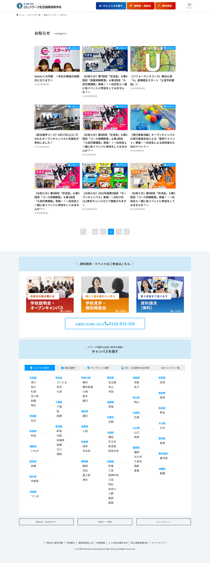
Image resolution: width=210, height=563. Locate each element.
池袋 (59, 435)
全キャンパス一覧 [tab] (170, 367)
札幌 (33, 391)
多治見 (86, 451)
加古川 (112, 489)
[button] (189, 5)
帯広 (33, 405)
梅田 (111, 437)
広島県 (136, 412)
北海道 (33, 377)
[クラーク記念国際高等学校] (38, 6)
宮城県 (33, 416)
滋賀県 (110, 402)
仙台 (33, 420)
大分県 (161, 423)
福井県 (84, 411)
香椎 (136, 470)
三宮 (111, 470)
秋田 (33, 435)
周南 (136, 437)
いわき (35, 451)
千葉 (59, 406)
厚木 (85, 396)
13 (118, 231)
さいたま (62, 382)
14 (126, 231)
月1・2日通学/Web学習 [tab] (137, 367)
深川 (33, 382)
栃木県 (33, 476)
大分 (162, 428)
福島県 (33, 446)
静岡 (85, 466)
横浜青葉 (88, 387)
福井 (85, 416)
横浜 (85, 382)
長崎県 (161, 393)
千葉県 (58, 402)
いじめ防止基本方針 (118, 542)
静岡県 (84, 461)
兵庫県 (110, 461)
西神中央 (113, 475)
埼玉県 (58, 377)
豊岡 (111, 498)
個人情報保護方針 (139, 542)
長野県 (84, 426)
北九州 (138, 457)
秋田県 (33, 431)
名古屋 (112, 382)
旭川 (33, 387)
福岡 (136, 452)
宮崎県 (161, 438)
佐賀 (162, 382)
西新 (136, 466)
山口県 (136, 428)
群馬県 (33, 461)
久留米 (138, 461)
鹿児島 (164, 458)
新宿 (59, 431)
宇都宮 (35, 481)
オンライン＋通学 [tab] (100, 367)
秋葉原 (60, 440)
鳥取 (136, 382)
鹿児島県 (163, 453)
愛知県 (110, 377)
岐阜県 (84, 441)
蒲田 (59, 454)
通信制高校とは (85, 542)
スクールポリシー (163, 521)
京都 (111, 422)
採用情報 (100, 542)
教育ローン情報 (105, 521)
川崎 (85, 391)
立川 (59, 449)
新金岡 (112, 446)
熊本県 (161, 408)
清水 (85, 480)
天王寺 (112, 441)
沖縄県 (161, 468)
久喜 (59, 391)
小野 (111, 493)
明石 (111, 484)
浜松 (85, 470)
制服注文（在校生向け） (46, 521)
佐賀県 (161, 377)
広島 (136, 417)
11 (103, 231)
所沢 (59, 387)
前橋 (33, 466)
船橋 (59, 416)
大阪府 (110, 432)
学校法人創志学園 (54, 542)
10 (95, 231)
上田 (85, 431)
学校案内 (70, 542)
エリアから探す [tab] (41, 367)
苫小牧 (35, 396)
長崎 (162, 397)
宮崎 (162, 443)
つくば (35, 496)
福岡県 (136, 447)
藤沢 (85, 401)
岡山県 (136, 397)
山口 (136, 432)
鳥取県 (136, 377)
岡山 (136, 402)
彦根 (111, 406)
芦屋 (111, 466)
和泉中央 (113, 451)
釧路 (33, 401)
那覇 (162, 473)
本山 (111, 387)
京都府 (110, 417)
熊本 (162, 412)
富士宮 (86, 475)
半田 (111, 391)
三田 (111, 480)
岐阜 (85, 446)
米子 (136, 387)
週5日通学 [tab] (70, 367)
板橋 (59, 445)
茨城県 (33, 491)
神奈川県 (85, 377)
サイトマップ (157, 542)
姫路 (111, 503)
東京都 (58, 426)
